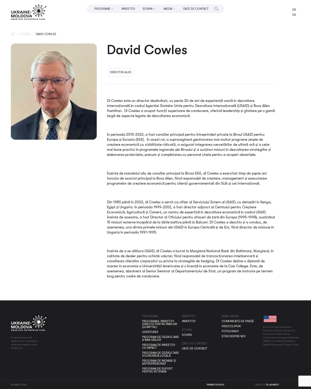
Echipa (25, 34)
